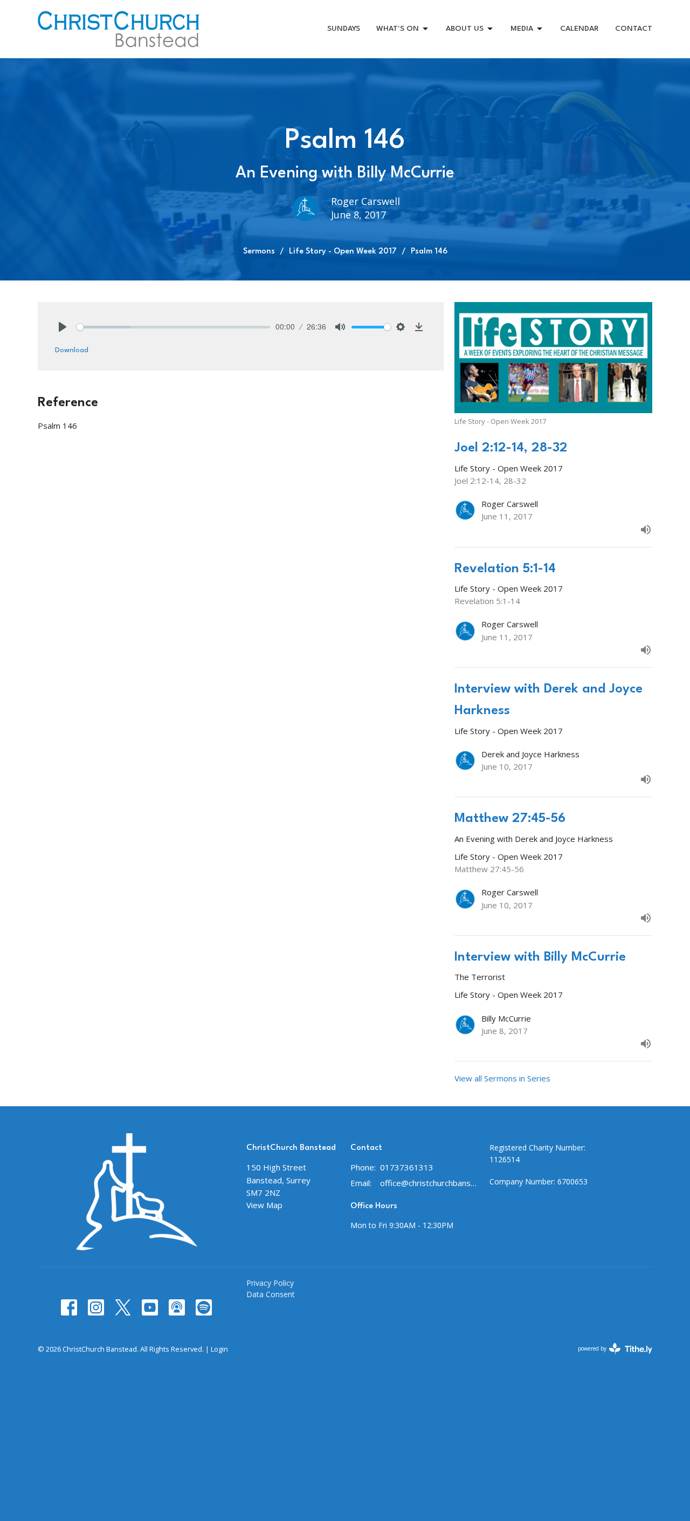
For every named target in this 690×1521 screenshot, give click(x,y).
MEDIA (521, 28)
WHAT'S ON (397, 28)
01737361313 (406, 1167)
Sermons (259, 252)
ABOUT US (465, 28)
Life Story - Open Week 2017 (343, 252)
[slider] (173, 327)
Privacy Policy (270, 1283)
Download (71, 350)
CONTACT (633, 28)
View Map (264, 1205)
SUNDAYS (343, 28)
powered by (609, 1358)
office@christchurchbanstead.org (429, 1182)
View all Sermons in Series (502, 1078)
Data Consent (270, 1294)
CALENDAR (579, 28)
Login (219, 1349)
